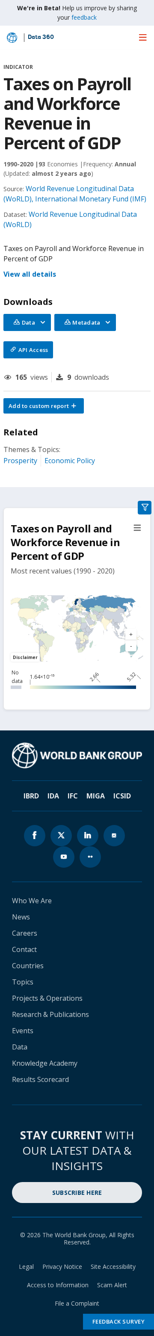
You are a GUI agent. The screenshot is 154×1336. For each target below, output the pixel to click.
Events (22, 1030)
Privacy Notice (62, 1266)
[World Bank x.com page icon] (61, 836)
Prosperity (20, 460)
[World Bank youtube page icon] (63, 857)
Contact (24, 949)
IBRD (31, 796)
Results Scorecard (40, 1079)
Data (19, 1047)
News (21, 917)
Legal (26, 1266)
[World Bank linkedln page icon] (87, 836)
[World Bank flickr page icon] (90, 857)
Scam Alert (112, 1285)
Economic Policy (69, 460)
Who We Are (32, 900)
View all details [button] (29, 274)
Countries (28, 965)
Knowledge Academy (44, 1063)
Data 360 (41, 38)
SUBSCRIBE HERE (77, 1192)
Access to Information (58, 1285)
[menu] (143, 37)
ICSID (122, 796)
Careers (24, 933)
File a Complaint (77, 1303)
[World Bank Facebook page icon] (34, 836)
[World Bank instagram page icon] (114, 836)
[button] (43, 406)
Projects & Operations (47, 998)
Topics (22, 982)
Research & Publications (50, 1014)
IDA (53, 796)
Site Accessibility (113, 1266)
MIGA (95, 796)
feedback (84, 17)
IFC (73, 796)
